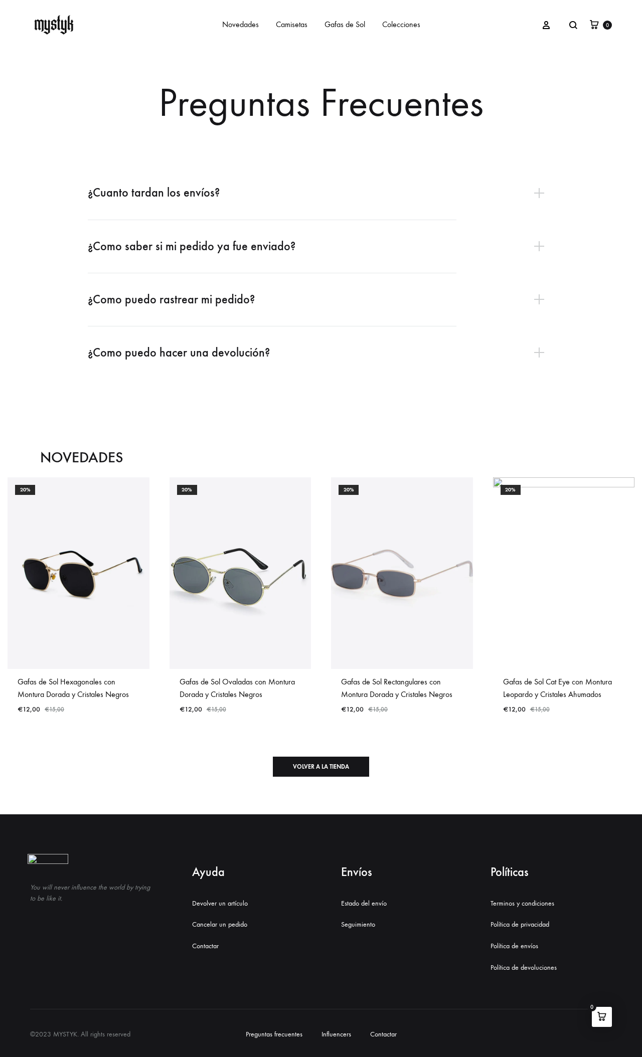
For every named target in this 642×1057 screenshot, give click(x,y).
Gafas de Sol (345, 24)
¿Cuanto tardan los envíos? (154, 193)
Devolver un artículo (220, 903)
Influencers (336, 1034)
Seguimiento (358, 924)
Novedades (240, 24)
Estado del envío (364, 903)
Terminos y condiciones (522, 903)
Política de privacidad (520, 924)
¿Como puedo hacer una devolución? (179, 352)
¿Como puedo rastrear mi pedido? (171, 299)
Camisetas (291, 24)
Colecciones (401, 24)
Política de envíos (514, 946)
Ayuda (208, 872)
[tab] (321, 192)
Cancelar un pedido (219, 924)
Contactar (205, 946)
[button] (321, 767)
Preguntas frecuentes (274, 1034)
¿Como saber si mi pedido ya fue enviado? (191, 246)
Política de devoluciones (524, 967)
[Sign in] (546, 24)
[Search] (573, 25)
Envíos (356, 872)
